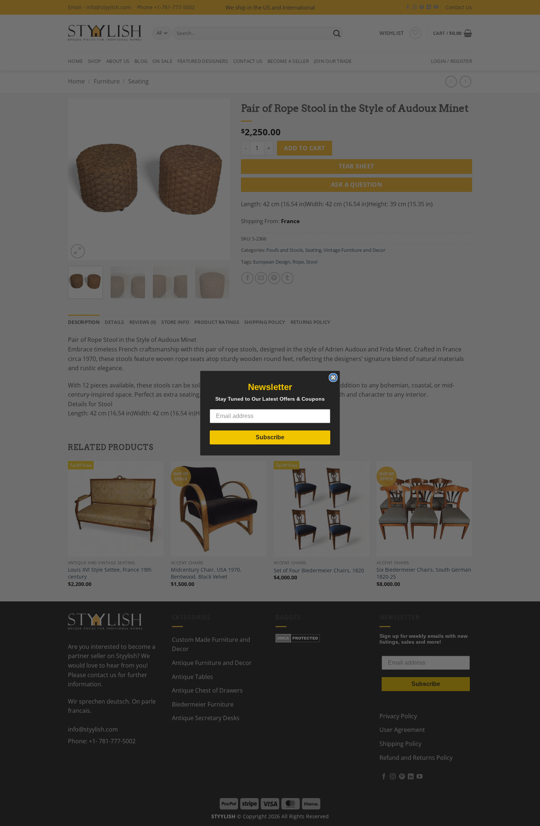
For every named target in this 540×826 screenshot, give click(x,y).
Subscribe (270, 437)
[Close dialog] (333, 377)
